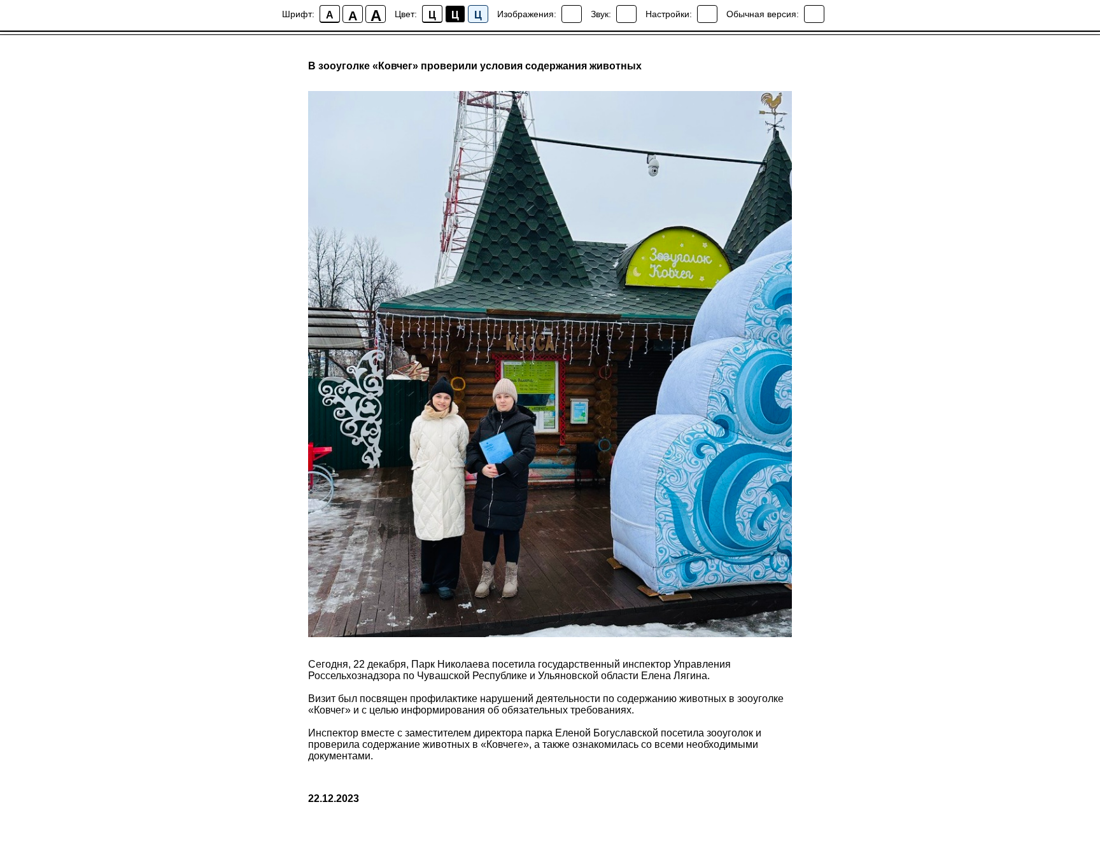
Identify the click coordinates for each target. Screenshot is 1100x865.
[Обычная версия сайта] (814, 14)
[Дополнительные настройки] (707, 14)
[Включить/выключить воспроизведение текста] (626, 14)
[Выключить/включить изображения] (571, 14)
